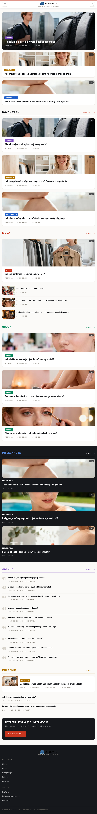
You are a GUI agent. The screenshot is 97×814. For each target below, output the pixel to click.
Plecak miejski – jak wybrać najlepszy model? (31, 42)
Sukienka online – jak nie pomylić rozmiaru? (25, 638)
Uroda (8, 355)
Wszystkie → (89, 112)
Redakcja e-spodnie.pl (16, 148)
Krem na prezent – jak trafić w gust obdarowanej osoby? (30, 648)
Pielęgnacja (11, 98)
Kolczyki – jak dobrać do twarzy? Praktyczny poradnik (29, 587)
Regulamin (6, 800)
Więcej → (90, 233)
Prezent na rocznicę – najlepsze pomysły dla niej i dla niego (32, 627)
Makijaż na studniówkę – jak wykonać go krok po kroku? (31, 433)
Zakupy (9, 38)
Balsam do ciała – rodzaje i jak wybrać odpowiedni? (26, 552)
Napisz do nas (15, 734)
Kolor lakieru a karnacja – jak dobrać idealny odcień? (29, 359)
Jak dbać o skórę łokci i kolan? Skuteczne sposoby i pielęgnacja (36, 101)
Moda (8, 270)
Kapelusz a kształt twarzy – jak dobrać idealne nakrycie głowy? (42, 300)
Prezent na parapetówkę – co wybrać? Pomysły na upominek (32, 657)
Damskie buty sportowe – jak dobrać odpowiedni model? (30, 617)
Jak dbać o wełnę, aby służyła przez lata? (19, 697)
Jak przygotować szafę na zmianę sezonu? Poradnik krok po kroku (37, 73)
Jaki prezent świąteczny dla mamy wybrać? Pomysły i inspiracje (34, 596)
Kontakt (5, 792)
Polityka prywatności (10, 796)
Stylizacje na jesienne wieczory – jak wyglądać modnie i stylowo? (43, 312)
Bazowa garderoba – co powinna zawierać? (25, 274)
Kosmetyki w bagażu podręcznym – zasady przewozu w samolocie (29, 706)
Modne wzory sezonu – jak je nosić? (30, 288)
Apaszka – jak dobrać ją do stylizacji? (23, 608)
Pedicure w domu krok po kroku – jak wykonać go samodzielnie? (34, 396)
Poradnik (10, 70)
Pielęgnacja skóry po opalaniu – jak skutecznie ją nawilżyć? (30, 518)
